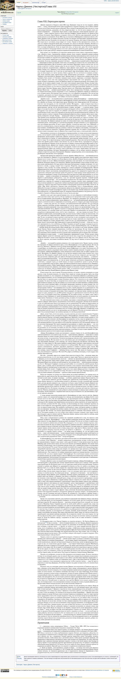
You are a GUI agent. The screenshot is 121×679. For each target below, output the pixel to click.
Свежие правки (6, 20)
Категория (19, 664)
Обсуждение (25, 2)
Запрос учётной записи (113, 0)
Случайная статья (6, 22)
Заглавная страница (7, 17)
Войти (105, 0)
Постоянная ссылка (7, 41)
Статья (18, 2)
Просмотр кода (35, 2)
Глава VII (19, 12)
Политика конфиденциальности (49, 676)
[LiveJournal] (64, 675)
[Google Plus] (66, 675)
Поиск (2, 26)
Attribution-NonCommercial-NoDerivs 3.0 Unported (97, 670)
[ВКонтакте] (56, 675)
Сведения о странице (7, 43)
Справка (4, 24)
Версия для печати (6, 40)
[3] (44, 609)
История (44, 2)
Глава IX (116, 12)
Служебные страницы (7, 38)
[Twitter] (58, 675)
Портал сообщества (7, 19)
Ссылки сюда (5, 35)
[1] (52, 287)
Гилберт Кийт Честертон (72, 12)
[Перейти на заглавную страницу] (7, 7)
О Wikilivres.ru (63, 676)
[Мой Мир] (62, 675)
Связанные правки (6, 36)
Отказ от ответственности (75, 676)
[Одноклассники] (60, 675)
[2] (46, 522)
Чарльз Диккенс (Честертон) (24, 8)
